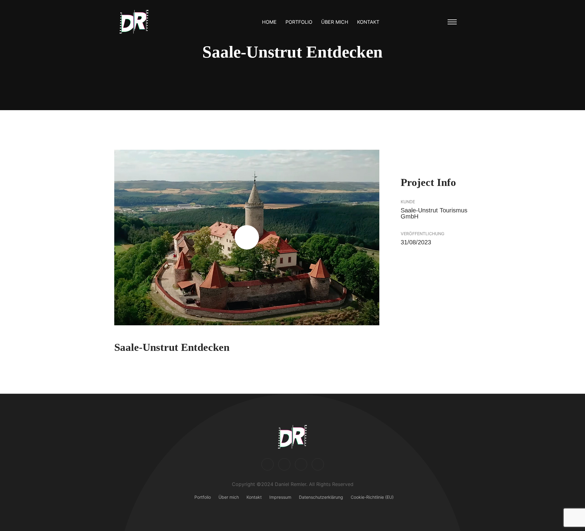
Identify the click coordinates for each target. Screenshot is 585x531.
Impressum (280, 497)
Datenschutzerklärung (321, 497)
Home (269, 22)
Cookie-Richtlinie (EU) (372, 497)
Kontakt (368, 22)
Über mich (334, 22)
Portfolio (298, 22)
